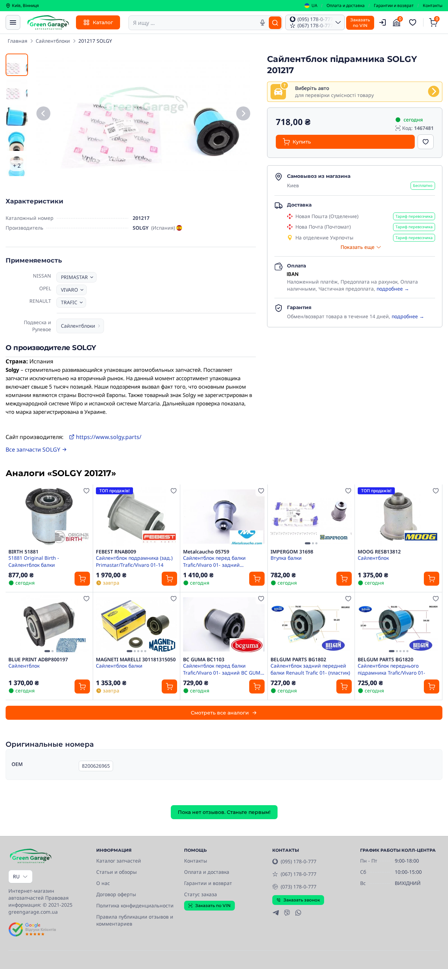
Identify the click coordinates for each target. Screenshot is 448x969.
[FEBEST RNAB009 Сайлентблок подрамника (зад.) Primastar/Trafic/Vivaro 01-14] (136, 516)
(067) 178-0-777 (298, 874)
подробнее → (393, 288)
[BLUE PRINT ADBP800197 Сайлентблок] (49, 624)
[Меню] (13, 22)
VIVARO (69, 289)
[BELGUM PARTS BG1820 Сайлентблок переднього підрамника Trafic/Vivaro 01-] (398, 624)
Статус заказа (200, 894)
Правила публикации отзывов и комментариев (134, 920)
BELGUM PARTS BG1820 (385, 659)
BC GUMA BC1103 (203, 659)
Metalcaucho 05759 (206, 552)
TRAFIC (69, 302)
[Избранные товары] (414, 22)
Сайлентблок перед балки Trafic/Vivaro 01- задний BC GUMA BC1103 (223, 669)
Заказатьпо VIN (360, 22)
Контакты (432, 5)
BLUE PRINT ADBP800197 (38, 659)
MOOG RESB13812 (379, 552)
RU (16, 876)
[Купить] (82, 579)
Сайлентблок (373, 558)
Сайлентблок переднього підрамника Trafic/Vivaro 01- (391, 669)
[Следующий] (243, 114)
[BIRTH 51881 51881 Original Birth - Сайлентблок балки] (49, 516)
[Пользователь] (383, 22)
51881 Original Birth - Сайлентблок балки (33, 561)
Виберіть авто (312, 88)
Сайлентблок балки (119, 665)
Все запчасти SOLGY (33, 449)
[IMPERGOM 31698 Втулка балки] (311, 516)
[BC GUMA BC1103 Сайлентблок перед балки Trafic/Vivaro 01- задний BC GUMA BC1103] (224, 624)
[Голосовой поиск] (262, 23)
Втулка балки (286, 558)
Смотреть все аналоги (220, 713)
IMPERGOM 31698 (292, 552)
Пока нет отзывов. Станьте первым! (224, 812)
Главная (17, 40)
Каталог (103, 22)
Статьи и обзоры (116, 872)
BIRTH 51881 (23, 552)
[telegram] (275, 912)
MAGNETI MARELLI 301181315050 (136, 659)
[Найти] (275, 22)
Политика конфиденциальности (135, 905)
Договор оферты (116, 894)
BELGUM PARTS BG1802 (298, 659)
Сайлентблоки (53, 40)
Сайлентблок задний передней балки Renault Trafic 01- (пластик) (310, 669)
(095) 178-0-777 (298, 861)
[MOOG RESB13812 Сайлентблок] (398, 516)
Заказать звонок (302, 899)
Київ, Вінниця (25, 5)
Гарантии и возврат (394, 5)
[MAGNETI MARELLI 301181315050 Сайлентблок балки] (136, 624)
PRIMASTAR (74, 277)
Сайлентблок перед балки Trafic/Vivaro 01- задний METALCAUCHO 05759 (214, 561)
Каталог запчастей (118, 860)
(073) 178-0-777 (298, 886)
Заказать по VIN (213, 905)
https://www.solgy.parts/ (108, 437)
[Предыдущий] (43, 114)
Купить (302, 142)
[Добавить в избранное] (426, 141)
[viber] (287, 912)
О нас (103, 883)
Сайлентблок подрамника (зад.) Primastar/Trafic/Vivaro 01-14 (134, 561)
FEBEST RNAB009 (116, 552)
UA (314, 5)
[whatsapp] (298, 912)
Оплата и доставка (346, 5)
